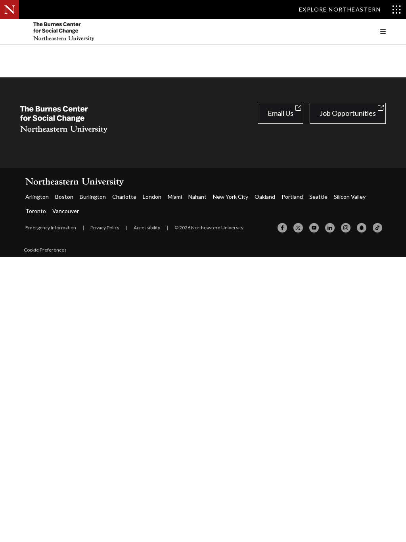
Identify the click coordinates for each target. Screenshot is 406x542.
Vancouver (65, 211)
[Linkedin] (330, 228)
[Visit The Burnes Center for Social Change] (79, 31)
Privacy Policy (104, 228)
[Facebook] (282, 228)
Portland (292, 196)
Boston (64, 196)
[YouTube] (314, 228)
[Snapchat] (361, 228)
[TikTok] (377, 228)
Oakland (265, 196)
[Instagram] (345, 228)
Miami (175, 196)
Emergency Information (50, 228)
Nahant (197, 196)
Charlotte (124, 196)
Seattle (318, 196)
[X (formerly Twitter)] (298, 228)
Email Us (280, 113)
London (152, 196)
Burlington (93, 196)
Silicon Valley (350, 196)
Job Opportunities (348, 113)
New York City (230, 196)
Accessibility (147, 228)
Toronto (35, 211)
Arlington (37, 196)
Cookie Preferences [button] (45, 250)
